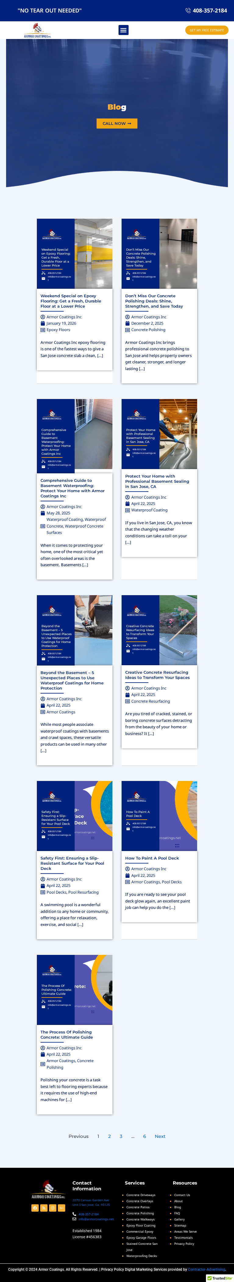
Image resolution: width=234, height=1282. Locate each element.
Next (160, 1136)
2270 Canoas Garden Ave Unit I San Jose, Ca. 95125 (91, 1202)
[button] (124, 30)
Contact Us (182, 1195)
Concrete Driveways (140, 1195)
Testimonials (183, 1237)
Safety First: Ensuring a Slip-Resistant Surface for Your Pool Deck (55, 818)
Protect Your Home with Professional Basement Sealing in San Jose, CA (140, 436)
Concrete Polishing (148, 329)
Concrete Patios (138, 1207)
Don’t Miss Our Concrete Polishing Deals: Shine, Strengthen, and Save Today (141, 257)
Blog (177, 1207)
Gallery (179, 1219)
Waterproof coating (65, 519)
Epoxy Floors (58, 329)
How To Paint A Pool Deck (138, 814)
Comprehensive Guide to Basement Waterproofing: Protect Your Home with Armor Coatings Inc (56, 442)
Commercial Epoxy (139, 1231)
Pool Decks (56, 892)
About (178, 1201)
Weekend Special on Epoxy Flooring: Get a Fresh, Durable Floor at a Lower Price (55, 257)
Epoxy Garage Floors (141, 1237)
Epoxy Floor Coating (140, 1225)
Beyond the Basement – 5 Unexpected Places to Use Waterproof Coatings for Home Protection (56, 636)
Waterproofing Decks (141, 1256)
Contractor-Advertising (206, 1269)
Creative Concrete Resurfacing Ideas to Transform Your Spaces (140, 632)
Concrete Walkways (140, 1219)
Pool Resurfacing (83, 892)
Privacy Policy (112, 1269)
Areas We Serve (185, 1231)
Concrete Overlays (139, 1201)
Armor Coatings (61, 712)
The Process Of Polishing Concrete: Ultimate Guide (56, 990)
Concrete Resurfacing (150, 701)
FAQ (177, 1213)
